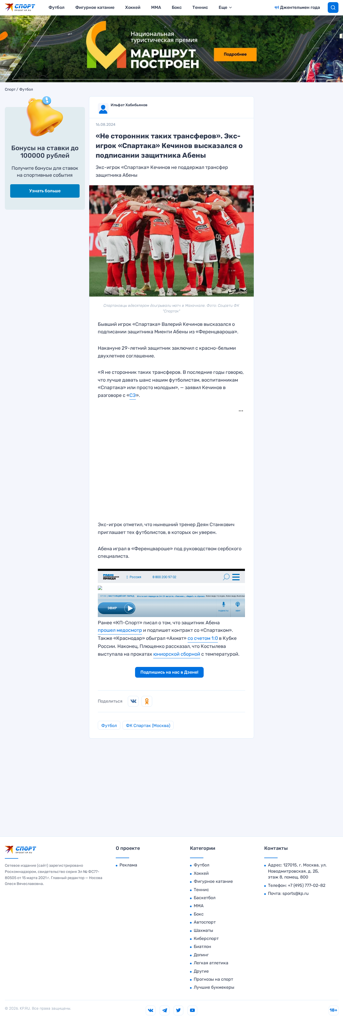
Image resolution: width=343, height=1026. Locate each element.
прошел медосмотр (120, 630)
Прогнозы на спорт (213, 979)
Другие (201, 971)
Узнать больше (45, 190)
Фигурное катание (94, 7)
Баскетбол (204, 897)
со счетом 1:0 (203, 638)
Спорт (10, 89)
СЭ (132, 395)
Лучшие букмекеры (214, 987)
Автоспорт (205, 922)
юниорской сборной (176, 654)
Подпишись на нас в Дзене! (169, 672)
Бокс (177, 7)
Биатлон (202, 946)
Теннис (200, 7)
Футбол (57, 7)
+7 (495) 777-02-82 (306, 885)
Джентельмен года (300, 7)
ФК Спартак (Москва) (148, 725)
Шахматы (203, 930)
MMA (156, 7)
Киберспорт (206, 938)
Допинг (201, 954)
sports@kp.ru (295, 893)
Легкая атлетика (211, 962)
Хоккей (132, 7)
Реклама (128, 865)
